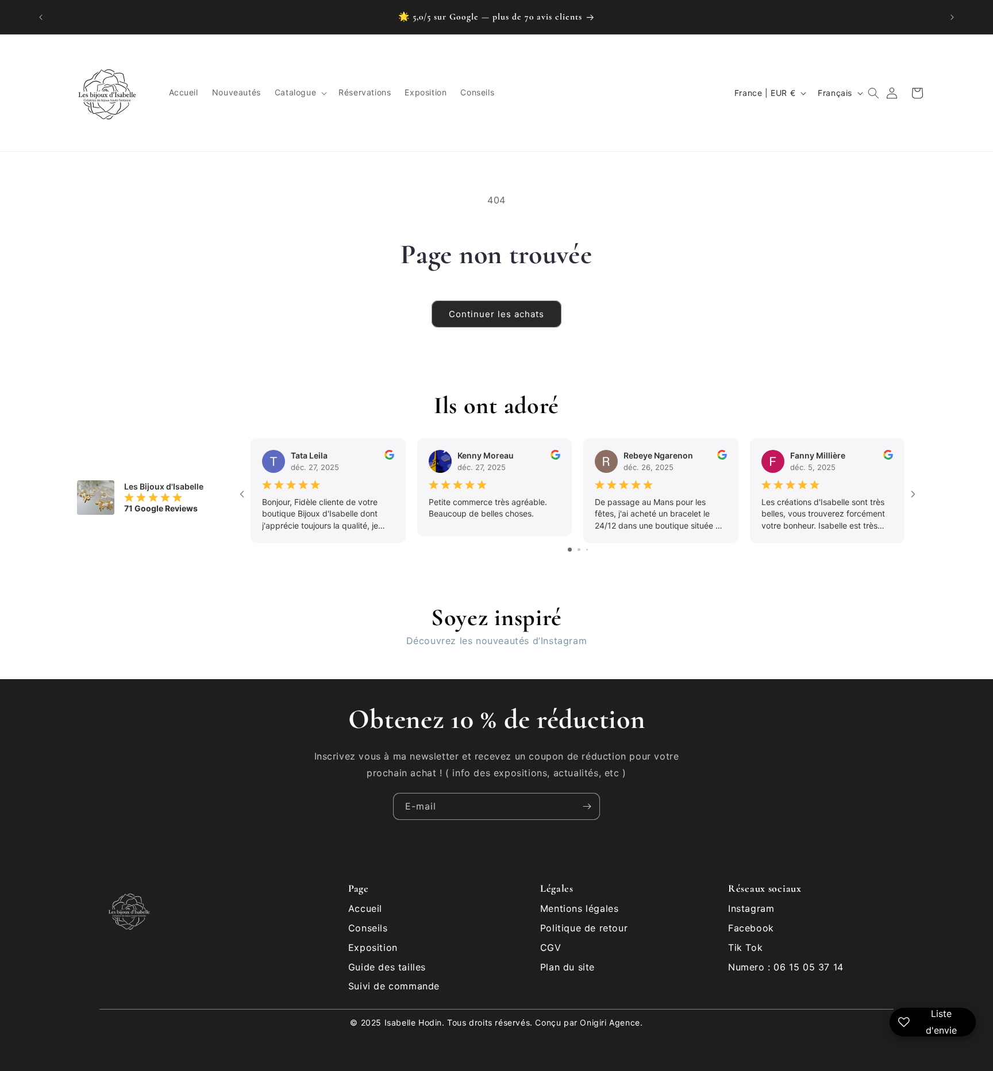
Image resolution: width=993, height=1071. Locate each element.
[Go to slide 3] (587, 549)
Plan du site (567, 967)
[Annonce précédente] (40, 17)
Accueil (365, 908)
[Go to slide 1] (570, 550)
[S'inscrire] (586, 806)
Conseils (368, 928)
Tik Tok (745, 947)
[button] (300, 93)
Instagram (751, 908)
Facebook (751, 928)
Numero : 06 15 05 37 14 (786, 967)
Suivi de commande (394, 986)
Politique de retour (584, 928)
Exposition (373, 947)
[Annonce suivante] (952, 17)
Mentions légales (579, 908)
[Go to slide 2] (579, 549)
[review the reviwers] (389, 456)
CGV (550, 947)
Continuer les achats (496, 314)
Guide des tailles (387, 967)
